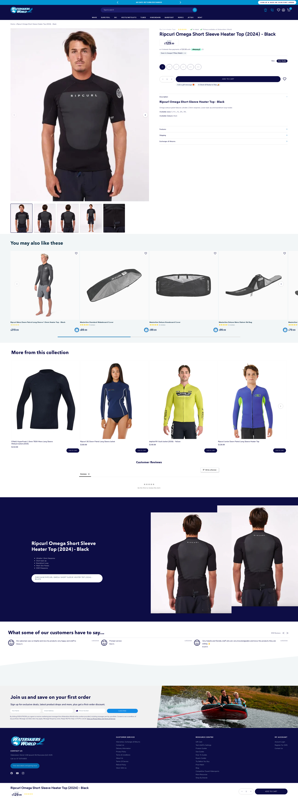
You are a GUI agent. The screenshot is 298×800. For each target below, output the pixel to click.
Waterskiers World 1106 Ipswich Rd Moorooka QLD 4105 (31, 755)
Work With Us (121, 768)
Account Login (280, 742)
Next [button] (145, 115)
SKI (115, 17)
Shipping (162, 135)
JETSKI (191, 17)
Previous (117, 2)
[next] (280, 406)
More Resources (201, 774)
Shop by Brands (201, 778)
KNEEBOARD (155, 17)
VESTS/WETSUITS (128, 17)
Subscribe (122, 711)
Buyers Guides (201, 758)
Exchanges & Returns (167, 141)
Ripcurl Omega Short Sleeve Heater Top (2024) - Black (36, 24)
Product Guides (201, 748)
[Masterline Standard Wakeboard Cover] (114, 285)
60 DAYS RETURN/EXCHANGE (149, 2)
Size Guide (282, 61)
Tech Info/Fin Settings (203, 745)
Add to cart (73, 450)
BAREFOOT (169, 17)
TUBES (143, 17)
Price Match (200, 765)
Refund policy (121, 765)
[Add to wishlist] (285, 79)
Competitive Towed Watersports (207, 771)
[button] (281, 284)
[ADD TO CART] (76, 330)
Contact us (279, 748)
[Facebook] (11, 773)
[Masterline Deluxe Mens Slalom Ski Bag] (253, 285)
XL (183, 67)
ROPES (181, 17)
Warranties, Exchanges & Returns (128, 742)
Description (163, 97)
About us (119, 758)
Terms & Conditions (123, 755)
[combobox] (149, 9)
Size (278, 61)
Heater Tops (171, 29)
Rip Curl (162, 29)
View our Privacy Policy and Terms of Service (101, 719)
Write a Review (210, 470)
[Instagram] (23, 773)
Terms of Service (122, 761)
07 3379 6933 (22, 759)
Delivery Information (123, 748)
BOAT (200, 17)
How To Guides (201, 755)
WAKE (94, 17)
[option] (79, 115)
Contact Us (120, 745)
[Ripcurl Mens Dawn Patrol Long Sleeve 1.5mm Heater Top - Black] (44, 285)
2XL (190, 67)
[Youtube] (17, 773)
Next (180, 2)
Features (162, 129)
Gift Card (199, 742)
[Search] (195, 10)
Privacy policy (121, 752)
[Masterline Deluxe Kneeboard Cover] (183, 285)
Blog (197, 768)
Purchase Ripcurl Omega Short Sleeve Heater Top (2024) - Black (64, 578)
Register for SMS (281, 745)
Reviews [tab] (83, 474)
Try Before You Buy (202, 761)
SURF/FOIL (105, 17)
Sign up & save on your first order (277, 2)
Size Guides (200, 752)
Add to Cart (271, 791)
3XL (198, 67)
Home (12, 24)
